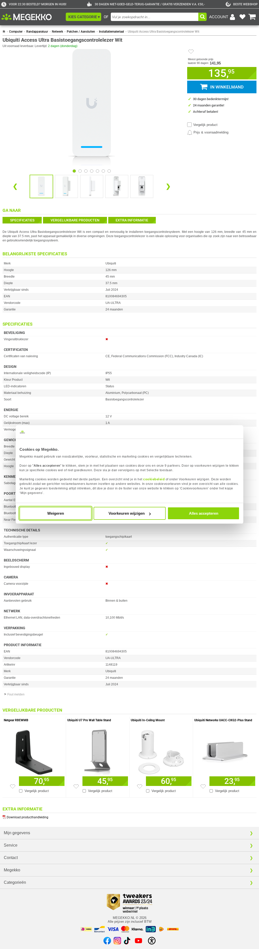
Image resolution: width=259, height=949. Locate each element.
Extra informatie (132, 220)
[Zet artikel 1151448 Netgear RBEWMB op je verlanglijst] (12, 786)
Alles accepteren (203, 513)
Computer (16, 31)
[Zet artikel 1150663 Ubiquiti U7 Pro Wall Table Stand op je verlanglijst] (76, 786)
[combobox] (154, 17)
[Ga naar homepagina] (32, 17)
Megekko (12, 870)
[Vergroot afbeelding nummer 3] (116, 186)
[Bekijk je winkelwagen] (252, 17)
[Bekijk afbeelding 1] (80, 171)
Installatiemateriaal (111, 31)
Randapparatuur (37, 31)
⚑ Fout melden (14, 694)
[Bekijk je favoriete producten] (242, 17)
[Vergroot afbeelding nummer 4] (141, 186)
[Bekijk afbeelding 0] (74, 171)
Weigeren (55, 513)
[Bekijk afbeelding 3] (91, 171)
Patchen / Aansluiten (81, 31)
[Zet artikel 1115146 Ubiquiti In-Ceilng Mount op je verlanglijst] (139, 786)
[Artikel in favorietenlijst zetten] (190, 51)
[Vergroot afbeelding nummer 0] (41, 186)
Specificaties (22, 220)
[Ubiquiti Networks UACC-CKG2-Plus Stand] (224, 751)
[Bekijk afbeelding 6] (109, 171)
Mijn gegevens (17, 833)
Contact (11, 857)
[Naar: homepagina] (4, 31)
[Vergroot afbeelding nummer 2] (91, 186)
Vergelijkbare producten (75, 220)
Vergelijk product (205, 125)
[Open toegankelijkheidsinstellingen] (152, 940)
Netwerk (57, 31)
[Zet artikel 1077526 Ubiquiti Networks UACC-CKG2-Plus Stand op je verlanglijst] (203, 786)
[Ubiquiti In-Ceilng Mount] (161, 751)
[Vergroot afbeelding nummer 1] (66, 186)
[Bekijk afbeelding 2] (86, 171)
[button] (83, 17)
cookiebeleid (154, 479)
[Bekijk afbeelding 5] (103, 171)
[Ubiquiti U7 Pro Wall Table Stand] (97, 751)
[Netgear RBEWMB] (34, 751)
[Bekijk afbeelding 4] (97, 171)
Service (10, 845)
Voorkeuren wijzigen (127, 513)
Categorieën (15, 882)
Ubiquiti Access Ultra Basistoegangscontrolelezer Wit (163, 31)
